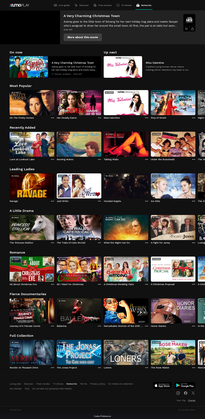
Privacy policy (97, 383)
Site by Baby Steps (186, 410)
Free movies (105, 5)
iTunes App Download (162, 386)
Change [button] (191, 400)
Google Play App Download (185, 386)
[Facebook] (185, 393)
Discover (84, 5)
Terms (83, 383)
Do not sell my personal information (52, 388)
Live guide (64, 5)
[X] (193, 393)
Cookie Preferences (102, 416)
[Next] (195, 102)
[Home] (19, 5)
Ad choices (16, 388)
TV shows (126, 5)
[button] (83, 37)
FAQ (27, 388)
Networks (146, 5)
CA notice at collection (120, 383)
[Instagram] (178, 393)
